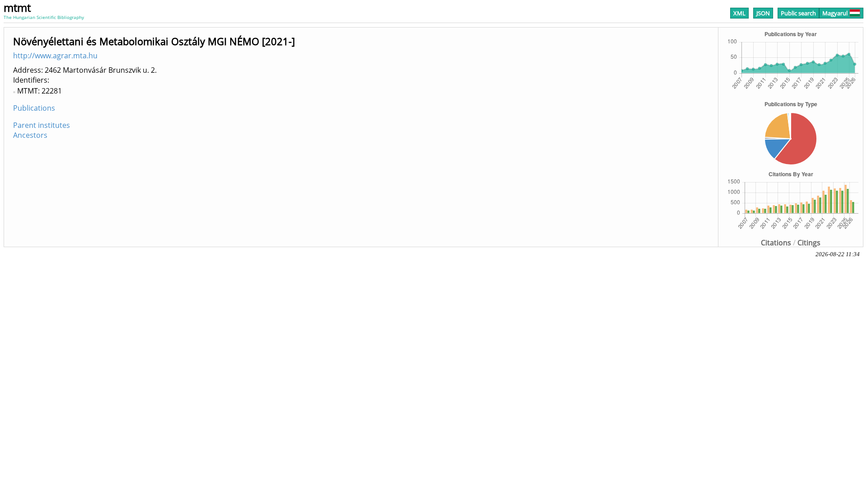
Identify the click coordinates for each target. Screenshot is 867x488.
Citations (776, 243)
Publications (34, 108)
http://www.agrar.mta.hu (55, 56)
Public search (798, 13)
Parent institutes (41, 125)
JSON (763, 13)
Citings (808, 243)
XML (739, 13)
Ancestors (30, 135)
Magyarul (835, 13)
